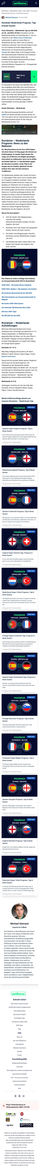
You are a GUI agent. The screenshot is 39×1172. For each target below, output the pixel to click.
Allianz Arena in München (22, 38)
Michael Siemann (11, 17)
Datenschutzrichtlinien (19, 1081)
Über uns (19, 1037)
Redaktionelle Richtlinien (19, 1063)
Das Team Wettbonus (19, 1041)
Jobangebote (19, 1044)
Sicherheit (19, 1067)
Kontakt (19, 1052)
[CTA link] (6, 77)
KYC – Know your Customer (19, 1078)
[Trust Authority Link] (26, 1120)
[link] (21, 77)
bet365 (4, 114)
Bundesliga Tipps (19, 1018)
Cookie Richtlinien (19, 1085)
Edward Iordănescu (9, 356)
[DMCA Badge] (12, 1114)
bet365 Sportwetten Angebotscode (19, 1007)
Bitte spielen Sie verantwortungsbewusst (19, 1070)
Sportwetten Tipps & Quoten (19, 1004)
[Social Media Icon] (15, 1096)
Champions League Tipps (19, 1022)
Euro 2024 (26, 11)
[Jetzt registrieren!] (34, 77)
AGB (19, 1089)
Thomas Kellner (16, 442)
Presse (19, 1055)
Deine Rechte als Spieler (19, 1074)
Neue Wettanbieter (19, 1011)
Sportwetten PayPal (19, 1015)
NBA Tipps (19, 1025)
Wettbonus (5, 11)
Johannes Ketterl (17, 525)
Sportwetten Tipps (16, 11)
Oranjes (4, 52)
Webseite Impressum (19, 1048)
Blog (19, 1029)
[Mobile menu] (3, 3)
